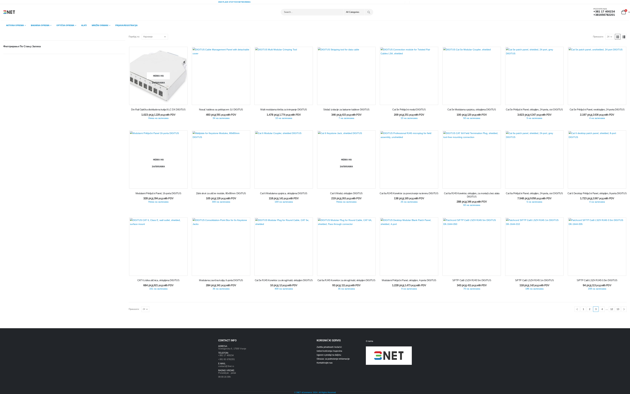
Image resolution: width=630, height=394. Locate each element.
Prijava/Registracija (126, 25)
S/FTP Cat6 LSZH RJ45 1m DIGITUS (534, 280)
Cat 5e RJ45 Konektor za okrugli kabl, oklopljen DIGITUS (284, 280)
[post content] (158, 75)
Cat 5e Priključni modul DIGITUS (409, 109)
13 (618, 309)
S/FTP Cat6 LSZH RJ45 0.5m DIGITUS (597, 280)
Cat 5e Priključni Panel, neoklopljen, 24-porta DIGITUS (597, 109)
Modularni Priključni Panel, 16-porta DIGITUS (158, 193)
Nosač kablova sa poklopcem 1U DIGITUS (221, 109)
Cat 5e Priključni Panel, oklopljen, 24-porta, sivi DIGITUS (534, 109)
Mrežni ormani (100, 25)
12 (611, 309)
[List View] (624, 37)
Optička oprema (65, 25)
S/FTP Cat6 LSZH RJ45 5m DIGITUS (471, 280)
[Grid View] (617, 37)
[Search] (368, 12)
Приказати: (598, 36)
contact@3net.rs (226, 366)
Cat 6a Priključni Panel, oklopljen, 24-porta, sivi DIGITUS (534, 193)
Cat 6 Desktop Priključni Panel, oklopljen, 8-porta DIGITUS (597, 193)
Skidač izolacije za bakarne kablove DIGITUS (346, 109)
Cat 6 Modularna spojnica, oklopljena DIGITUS (283, 193)
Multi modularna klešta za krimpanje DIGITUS (283, 109)
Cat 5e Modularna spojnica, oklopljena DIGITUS (471, 109)
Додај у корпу (223, 103)
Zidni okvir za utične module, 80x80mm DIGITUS (221, 193)
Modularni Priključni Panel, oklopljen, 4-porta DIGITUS (409, 280)
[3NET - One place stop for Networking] (9, 12)
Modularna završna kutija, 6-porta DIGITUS (221, 280)
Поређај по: (134, 36)
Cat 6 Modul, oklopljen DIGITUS (346, 193)
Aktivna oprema (15, 25)
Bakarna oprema (40, 25)
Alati (84, 25)
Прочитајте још (160, 103)
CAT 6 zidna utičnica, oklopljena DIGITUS (158, 280)
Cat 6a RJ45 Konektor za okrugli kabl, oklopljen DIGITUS (346, 280)
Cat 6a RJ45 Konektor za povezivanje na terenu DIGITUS (409, 193)
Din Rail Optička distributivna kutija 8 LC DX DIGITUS (158, 109)
